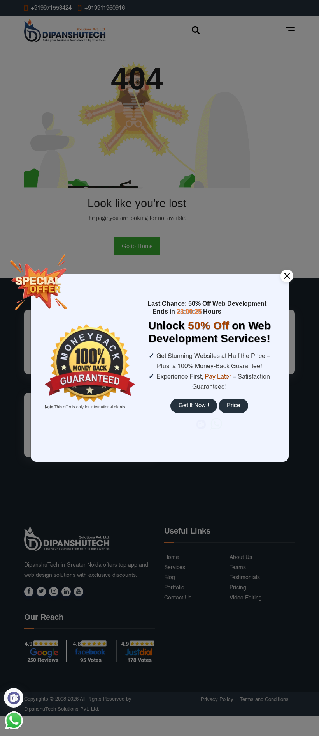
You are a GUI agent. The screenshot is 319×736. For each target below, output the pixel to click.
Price (233, 405)
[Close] (286, 276)
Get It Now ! (194, 405)
